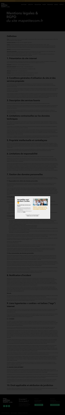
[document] (32, 207)
